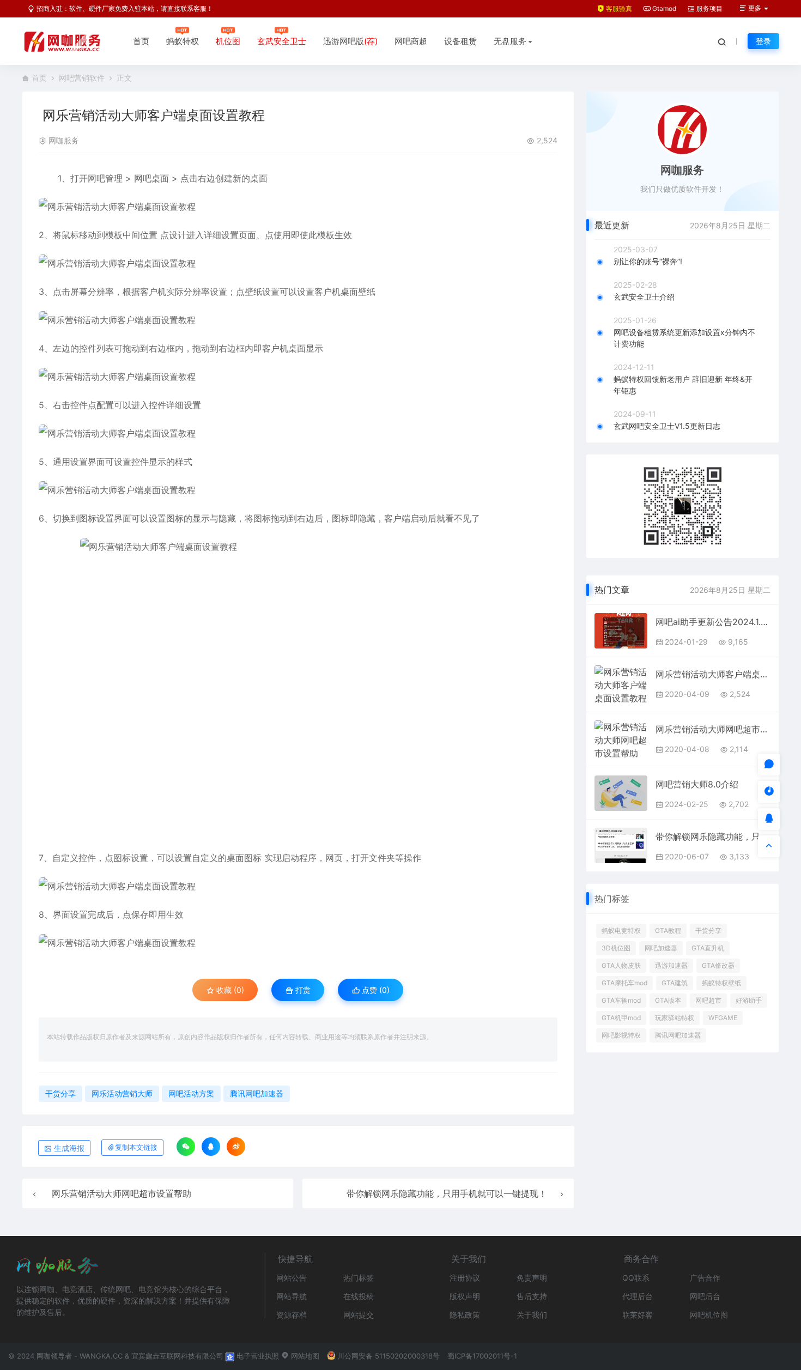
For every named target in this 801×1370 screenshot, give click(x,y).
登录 (763, 41)
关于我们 (532, 1314)
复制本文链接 (136, 1147)
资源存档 (291, 1314)
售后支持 (532, 1296)
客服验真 (618, 8)
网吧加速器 (661, 948)
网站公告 (291, 1277)
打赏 (302, 990)
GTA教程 (668, 930)
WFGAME (722, 1018)
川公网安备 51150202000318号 (388, 1355)
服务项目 (709, 8)
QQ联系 (636, 1277)
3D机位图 (616, 948)
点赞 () (375, 990)
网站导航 (291, 1296)
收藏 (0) (229, 990)
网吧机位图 (709, 1314)
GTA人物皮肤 (621, 965)
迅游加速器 (671, 965)
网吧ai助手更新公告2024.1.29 (713, 621)
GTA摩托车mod (624, 983)
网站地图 (304, 1355)
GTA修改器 (718, 965)
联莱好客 (637, 1314)
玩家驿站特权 (674, 1018)
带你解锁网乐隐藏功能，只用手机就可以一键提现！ (447, 1193)
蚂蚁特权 (182, 41)
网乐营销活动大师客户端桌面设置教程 (713, 674)
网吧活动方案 (191, 1093)
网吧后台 (705, 1296)
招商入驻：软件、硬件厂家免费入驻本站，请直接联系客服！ (124, 8)
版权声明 (465, 1296)
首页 (141, 41)
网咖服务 (63, 140)
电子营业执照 (256, 1355)
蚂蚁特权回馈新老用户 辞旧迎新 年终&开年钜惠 (683, 384)
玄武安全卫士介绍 (644, 296)
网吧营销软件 (82, 77)
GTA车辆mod (621, 1000)
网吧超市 (708, 1000)
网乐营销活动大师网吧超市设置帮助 (121, 1193)
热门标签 (358, 1277)
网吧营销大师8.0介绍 (697, 784)
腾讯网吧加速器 (256, 1093)
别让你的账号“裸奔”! (648, 261)
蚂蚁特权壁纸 (721, 983)
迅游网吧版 (350, 41)
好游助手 (749, 1000)
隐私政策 (465, 1314)
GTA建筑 (675, 983)
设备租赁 (460, 41)
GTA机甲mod (621, 1018)
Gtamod (663, 8)
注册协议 (465, 1277)
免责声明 (532, 1277)
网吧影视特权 (621, 1035)
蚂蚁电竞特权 (621, 930)
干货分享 (60, 1093)
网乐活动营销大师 (122, 1093)
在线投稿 (358, 1296)
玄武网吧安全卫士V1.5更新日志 (667, 426)
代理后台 (637, 1296)
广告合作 (705, 1277)
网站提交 (358, 1314)
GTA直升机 (707, 948)
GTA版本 (668, 1000)
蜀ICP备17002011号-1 (482, 1355)
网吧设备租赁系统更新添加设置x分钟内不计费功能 (684, 338)
